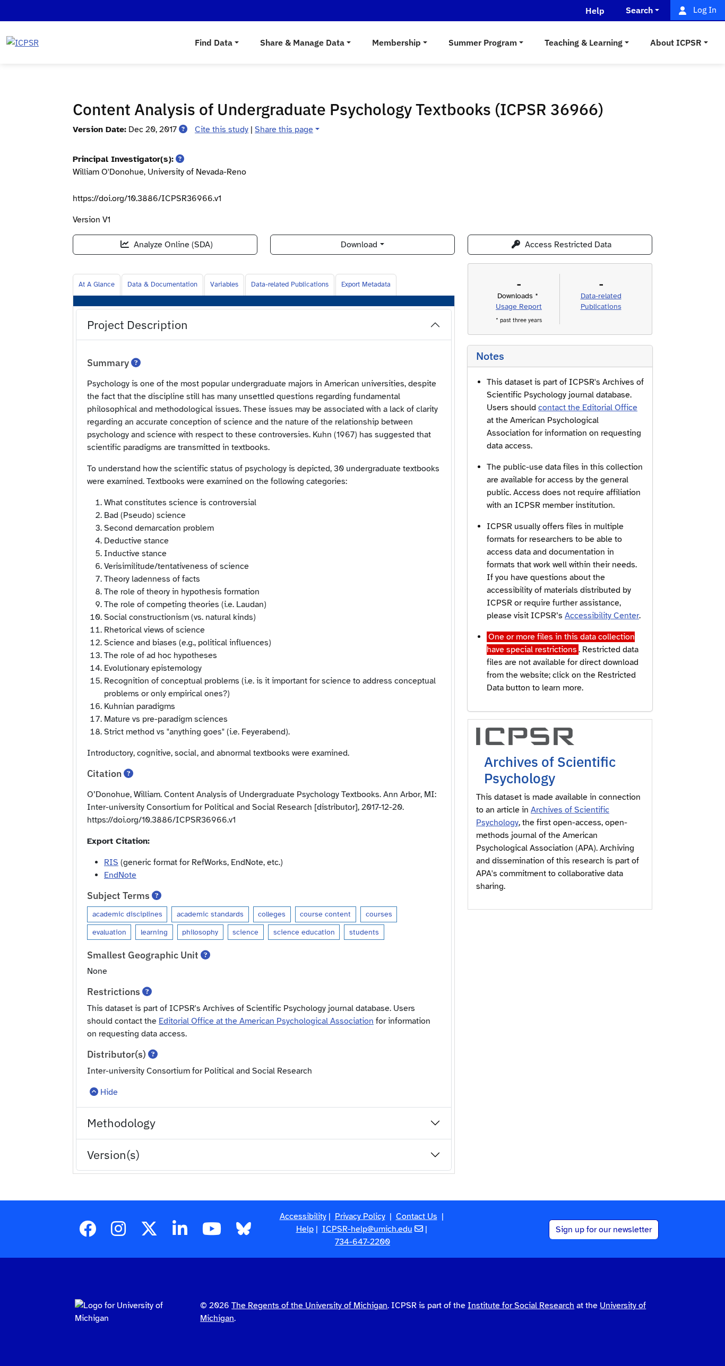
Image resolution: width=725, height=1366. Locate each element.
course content (325, 914)
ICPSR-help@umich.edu (367, 1229)
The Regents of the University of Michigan (309, 1305)
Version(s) (113, 1154)
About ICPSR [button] (676, 42)
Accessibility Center (602, 615)
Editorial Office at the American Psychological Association (266, 1021)
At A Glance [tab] (97, 284)
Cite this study (221, 129)
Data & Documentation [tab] (162, 284)
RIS (111, 862)
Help (305, 1229)
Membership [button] (396, 42)
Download (359, 244)
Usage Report (519, 306)
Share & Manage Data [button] (302, 42)
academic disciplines (127, 914)
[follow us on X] (149, 1232)
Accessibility (303, 1216)
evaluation (109, 932)
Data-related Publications (290, 284)
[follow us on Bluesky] (243, 1232)
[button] (183, 129)
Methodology (121, 1122)
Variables (224, 284)
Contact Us (416, 1216)
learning (154, 932)
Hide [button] (109, 1092)
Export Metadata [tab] (366, 284)
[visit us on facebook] (87, 1232)
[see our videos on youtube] (212, 1232)
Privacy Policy (360, 1216)
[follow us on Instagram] (118, 1232)
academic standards (210, 914)
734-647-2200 (362, 1242)
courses (379, 914)
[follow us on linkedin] (180, 1232)
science (245, 932)
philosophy (200, 932)
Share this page (284, 129)
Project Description (137, 324)
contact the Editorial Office (587, 407)
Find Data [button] (213, 42)
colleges (272, 914)
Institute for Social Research (521, 1305)
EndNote (120, 875)
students (364, 932)
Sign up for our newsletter (604, 1229)
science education (304, 932)
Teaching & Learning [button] (584, 42)
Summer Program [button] (482, 42)
